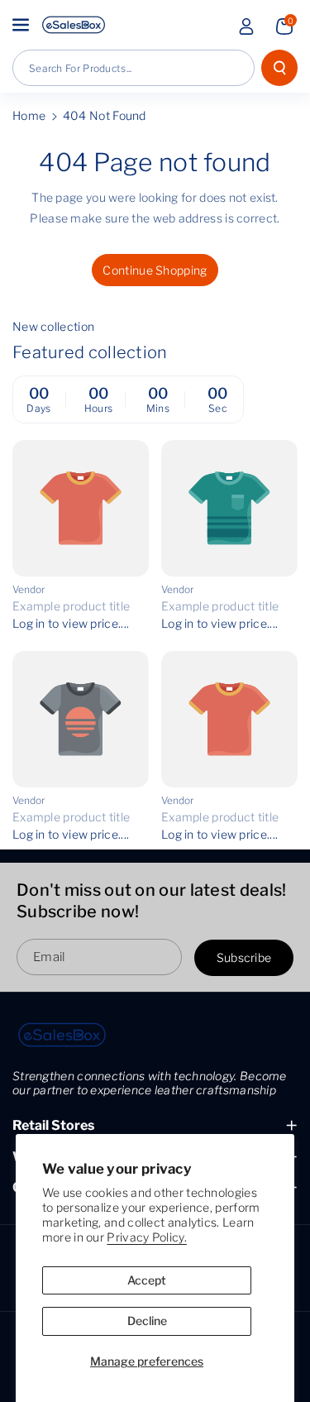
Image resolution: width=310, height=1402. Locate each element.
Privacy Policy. (147, 1237)
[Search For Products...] (279, 68)
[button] (22, 25)
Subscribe (244, 958)
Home (28, 115)
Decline (147, 1320)
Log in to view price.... (70, 623)
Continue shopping (155, 270)
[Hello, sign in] (246, 26)
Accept (146, 1280)
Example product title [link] (71, 606)
